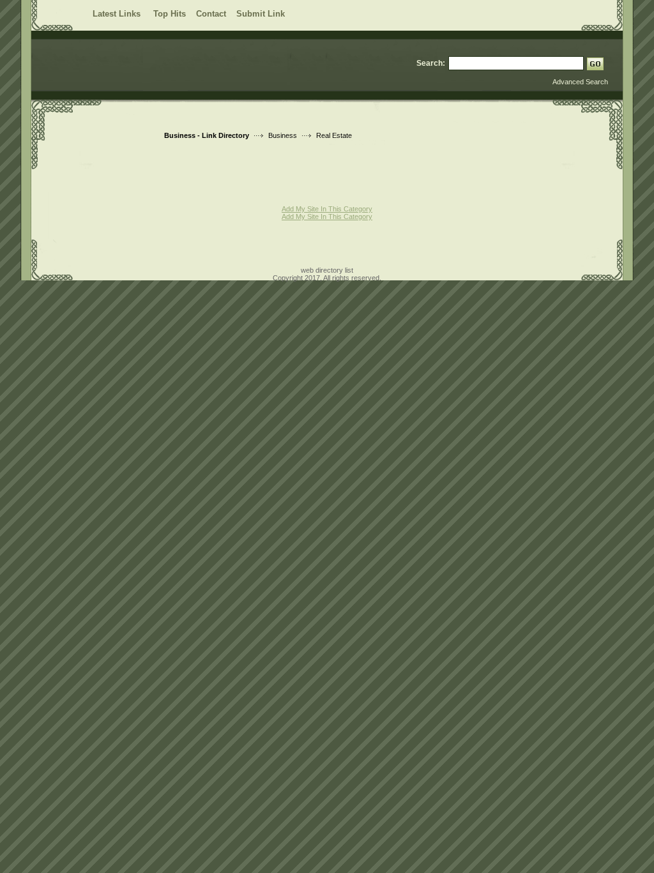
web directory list (327, 270)
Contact (211, 14)
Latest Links (118, 14)
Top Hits (169, 14)
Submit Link (260, 14)
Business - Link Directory (206, 135)
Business (282, 135)
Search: (430, 63)
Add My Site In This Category (327, 209)
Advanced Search (580, 82)
